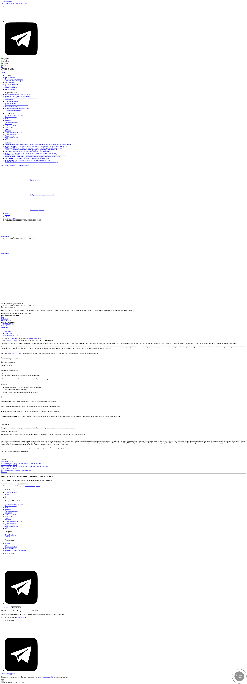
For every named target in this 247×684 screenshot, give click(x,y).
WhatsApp (7, 607)
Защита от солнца (10, 103)
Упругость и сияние (11, 101)
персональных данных (32, 486)
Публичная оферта (11, 548)
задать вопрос (15, 607)
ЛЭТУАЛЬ (4, 326)
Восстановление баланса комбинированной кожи (21, 98)
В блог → (4, 472)
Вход (2, 67)
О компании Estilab (20, 3)
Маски (7, 129)
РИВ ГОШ (4, 327)
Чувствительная (10, 82)
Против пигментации (12, 106)
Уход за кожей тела (11, 87)
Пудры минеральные (11, 138)
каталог (3, 72)
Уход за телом (9, 136)
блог (2, 165)
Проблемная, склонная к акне (14, 79)
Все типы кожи (10, 77)
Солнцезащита (9, 127)
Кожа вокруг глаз (10, 86)
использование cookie (46, 677)
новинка (13, 165)
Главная (7, 213)
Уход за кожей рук (10, 134)
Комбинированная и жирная (14, 81)
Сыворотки (8, 124)
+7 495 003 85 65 (6, 1)
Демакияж (8, 120)
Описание (8, 332)
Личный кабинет (10, 535)
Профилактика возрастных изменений (17, 96)
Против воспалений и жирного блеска (17, 94)
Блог (6, 545)
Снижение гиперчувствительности (16, 105)
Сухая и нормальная (11, 84)
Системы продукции (11, 492)
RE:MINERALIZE (11, 218)
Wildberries (4, 319)
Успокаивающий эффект (13, 110)
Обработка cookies (11, 547)
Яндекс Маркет (6, 320)
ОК (2, 680)
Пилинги (8, 131)
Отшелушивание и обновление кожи (17, 108)
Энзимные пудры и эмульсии (14, 115)
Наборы (7, 139)
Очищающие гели (10, 117)
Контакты (10, 3)
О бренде (4, 3)
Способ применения (11, 335)
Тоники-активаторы (11, 122)
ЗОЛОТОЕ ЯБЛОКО (8, 324)
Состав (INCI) (9, 333)
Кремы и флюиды (10, 125)
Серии (7, 216)
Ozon (2, 317)
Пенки (7, 118)
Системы (8, 143)
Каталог (7, 215)
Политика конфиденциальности (15, 550)
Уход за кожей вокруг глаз (13, 132)
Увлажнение (9, 99)
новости (7, 165)
